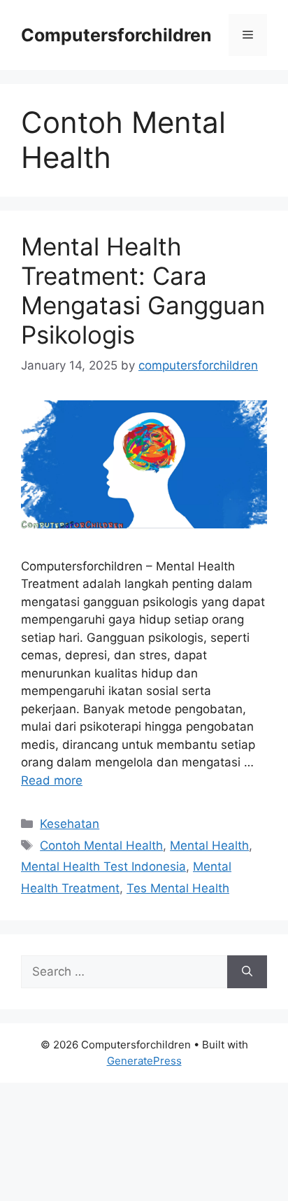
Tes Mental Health (178, 888)
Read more (51, 780)
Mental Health (209, 845)
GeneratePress (144, 1060)
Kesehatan (69, 824)
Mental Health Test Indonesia (103, 866)
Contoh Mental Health (101, 845)
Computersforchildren (116, 34)
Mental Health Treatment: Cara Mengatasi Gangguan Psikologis (143, 290)
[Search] (247, 972)
